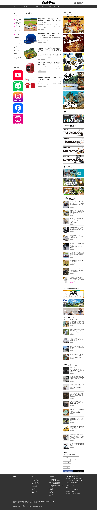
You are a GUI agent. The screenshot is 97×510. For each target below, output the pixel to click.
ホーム (14, 9)
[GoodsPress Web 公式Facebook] (18, 108)
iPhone (79, 464)
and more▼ (56, 6)
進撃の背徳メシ (18, 16)
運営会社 (68, 487)
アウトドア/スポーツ (18, 47)
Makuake (74, 459)
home (14, 6)
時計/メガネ (18, 53)
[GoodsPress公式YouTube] (18, 75)
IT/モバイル (18, 37)
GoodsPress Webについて (72, 476)
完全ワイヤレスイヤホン (69, 464)
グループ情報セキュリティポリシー (74, 480)
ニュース (19, 6)
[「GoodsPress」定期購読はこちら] (18, 119)
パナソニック (74, 457)
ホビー (16, 61)
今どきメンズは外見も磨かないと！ (18, 30)
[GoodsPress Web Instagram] (18, 97)
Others (17, 67)
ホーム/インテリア (18, 58)
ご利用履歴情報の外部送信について (74, 483)
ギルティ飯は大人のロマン (18, 20)
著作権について (70, 485)
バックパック (67, 462)
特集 (50, 6)
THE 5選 (17, 34)
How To (37, 6)
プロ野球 (18, 9)
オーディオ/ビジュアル (18, 41)
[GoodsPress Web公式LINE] (18, 86)
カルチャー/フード (18, 64)
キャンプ (66, 457)
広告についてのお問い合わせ (73, 493)
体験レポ (25, 6)
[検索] (82, 6)
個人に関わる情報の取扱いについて (74, 478)
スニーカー (66, 459)
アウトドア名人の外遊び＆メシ (18, 27)
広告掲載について (70, 491)
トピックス (44, 6)
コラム (31, 6)
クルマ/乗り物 (18, 44)
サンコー (66, 467)
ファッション (18, 50)
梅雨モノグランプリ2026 (18, 23)
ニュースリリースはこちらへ (73, 489)
